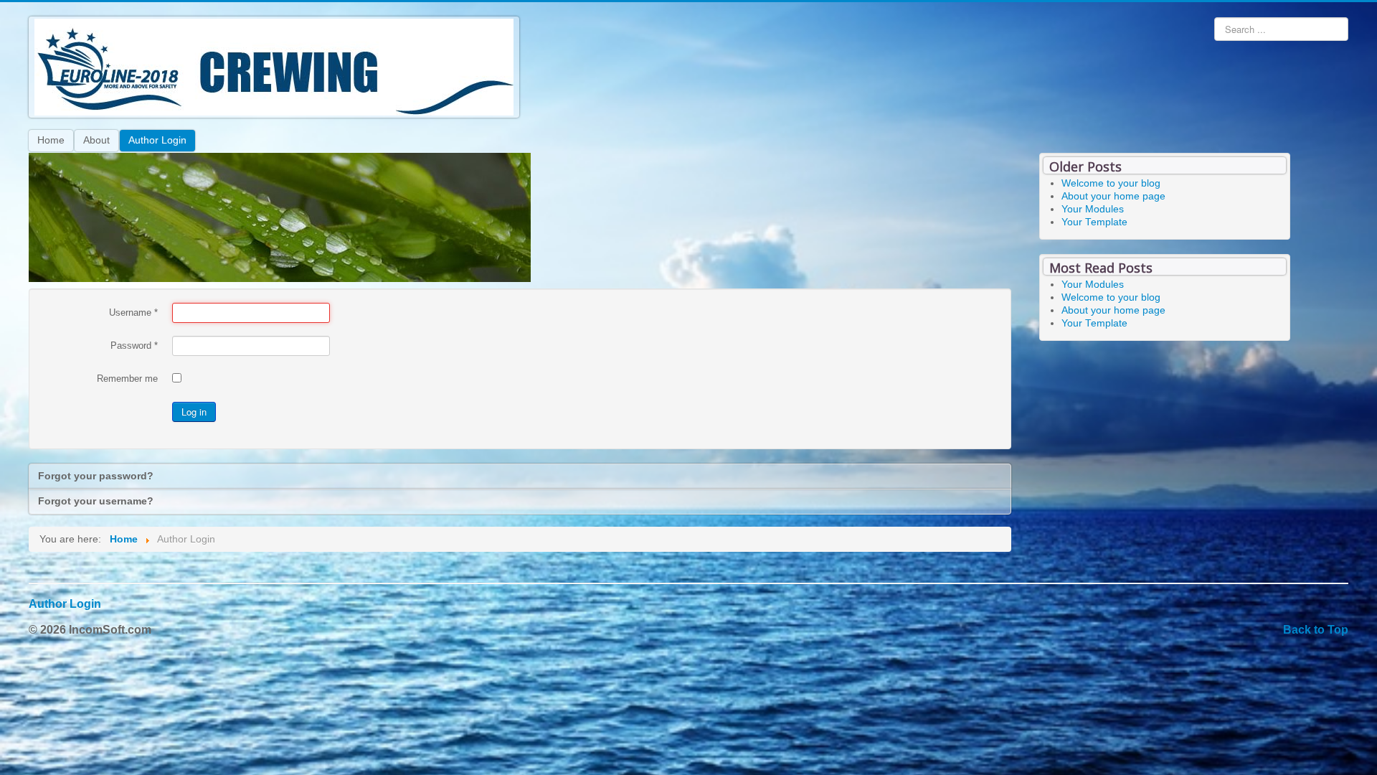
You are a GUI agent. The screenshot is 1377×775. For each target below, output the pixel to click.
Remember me (127, 378)
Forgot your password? (95, 476)
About (96, 140)
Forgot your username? (95, 501)
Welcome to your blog (1110, 183)
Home (51, 140)
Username (133, 312)
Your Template (1094, 222)
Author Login (157, 140)
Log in (194, 411)
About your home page (1113, 196)
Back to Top (1315, 629)
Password (134, 345)
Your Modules (1092, 209)
